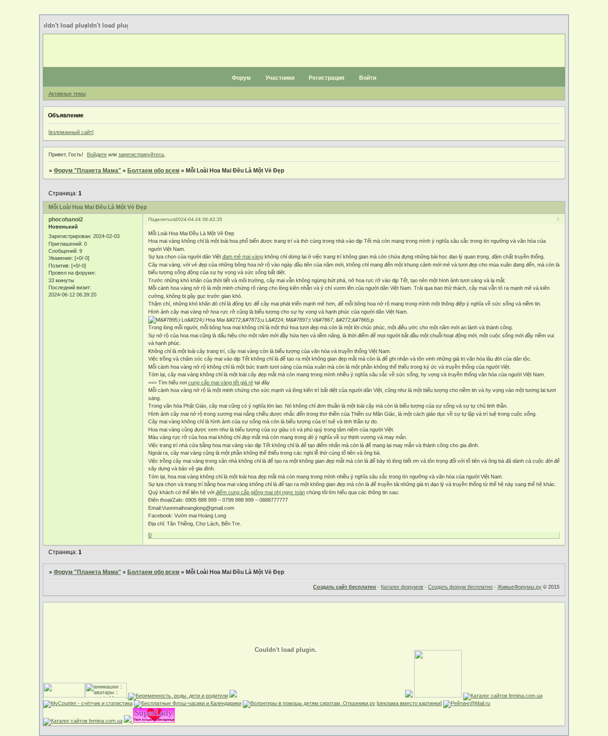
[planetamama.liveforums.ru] (409, 695)
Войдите (97, 154)
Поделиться (161, 219)
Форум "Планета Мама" (87, 170)
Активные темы (67, 93)
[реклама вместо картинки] (409, 703)
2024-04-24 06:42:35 (198, 219)
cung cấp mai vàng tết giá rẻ (220, 382)
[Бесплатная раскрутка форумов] (438, 695)
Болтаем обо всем (153, 170)
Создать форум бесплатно (460, 587)
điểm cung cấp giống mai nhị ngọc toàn (260, 492)
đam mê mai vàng (242, 256)
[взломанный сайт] (71, 132)
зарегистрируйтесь (141, 154)
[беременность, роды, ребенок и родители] (177, 695)
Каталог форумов (402, 587)
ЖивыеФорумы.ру (519, 587)
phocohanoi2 (65, 219)
